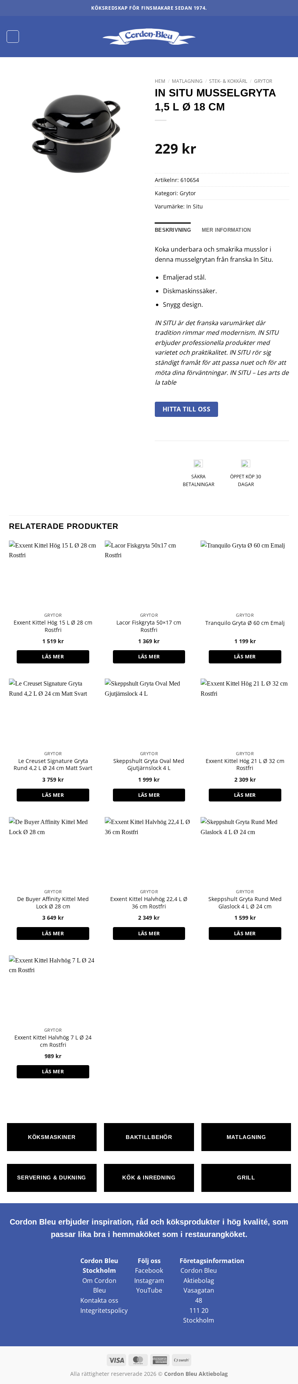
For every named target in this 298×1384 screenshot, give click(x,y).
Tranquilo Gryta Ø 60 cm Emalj (245, 622)
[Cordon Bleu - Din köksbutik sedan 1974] (149, 36)
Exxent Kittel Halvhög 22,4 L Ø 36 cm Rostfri (148, 903)
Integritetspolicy (104, 1310)
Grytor (263, 81)
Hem (160, 81)
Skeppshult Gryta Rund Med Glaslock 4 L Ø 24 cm (245, 903)
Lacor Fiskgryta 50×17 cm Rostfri (148, 626)
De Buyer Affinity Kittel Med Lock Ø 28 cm (53, 903)
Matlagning (187, 81)
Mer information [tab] (226, 230)
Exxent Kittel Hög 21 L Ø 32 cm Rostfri (245, 765)
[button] (13, 36)
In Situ (194, 206)
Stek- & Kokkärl (228, 81)
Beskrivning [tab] (173, 230)
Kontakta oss (99, 1300)
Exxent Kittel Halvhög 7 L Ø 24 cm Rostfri (53, 1041)
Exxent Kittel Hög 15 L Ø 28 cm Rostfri (53, 626)
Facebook (149, 1270)
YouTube (149, 1290)
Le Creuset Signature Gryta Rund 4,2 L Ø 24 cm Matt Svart (53, 765)
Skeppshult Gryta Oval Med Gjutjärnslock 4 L (148, 765)
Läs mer (53, 656)
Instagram (149, 1280)
